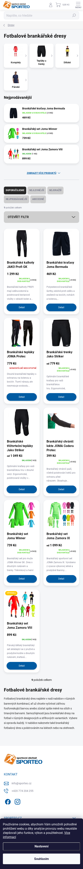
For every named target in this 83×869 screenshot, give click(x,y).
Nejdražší (55, 190)
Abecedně (38, 199)
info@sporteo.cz (21, 783)
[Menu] (78, 5)
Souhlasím (41, 859)
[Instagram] (17, 801)
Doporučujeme (15, 190)
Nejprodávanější (16, 199)
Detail (22, 307)
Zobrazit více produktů (41, 173)
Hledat (74, 15)
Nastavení (41, 846)
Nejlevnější (36, 190)
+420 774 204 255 (22, 790)
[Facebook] (7, 801)
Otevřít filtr (18, 217)
